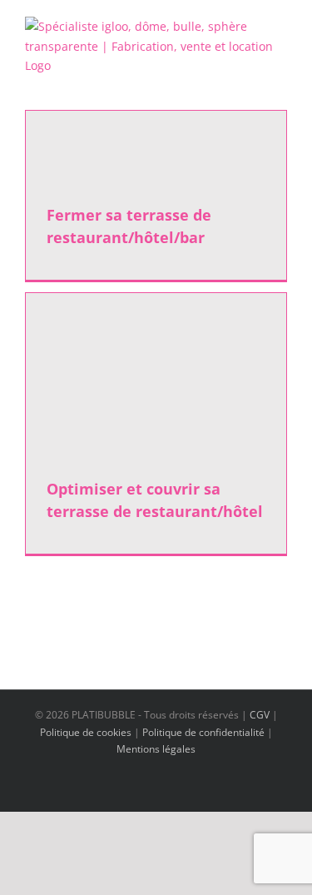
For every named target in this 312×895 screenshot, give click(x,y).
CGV (260, 715)
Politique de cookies (85, 732)
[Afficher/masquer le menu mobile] (280, 84)
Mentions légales (156, 749)
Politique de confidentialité (203, 732)
